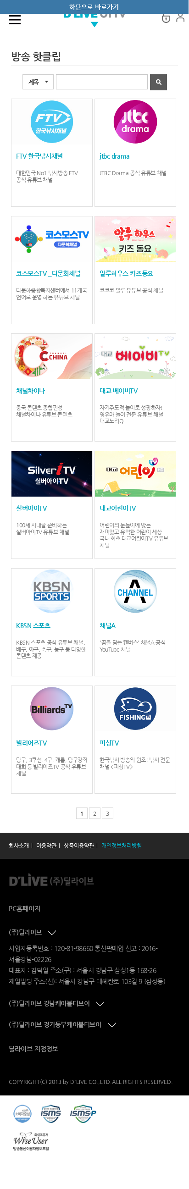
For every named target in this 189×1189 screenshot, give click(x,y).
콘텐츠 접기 (53, 933)
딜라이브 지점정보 (33, 1048)
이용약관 (46, 845)
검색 (158, 82)
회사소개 (19, 845)
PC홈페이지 (24, 908)
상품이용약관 (79, 845)
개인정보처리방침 (121, 845)
